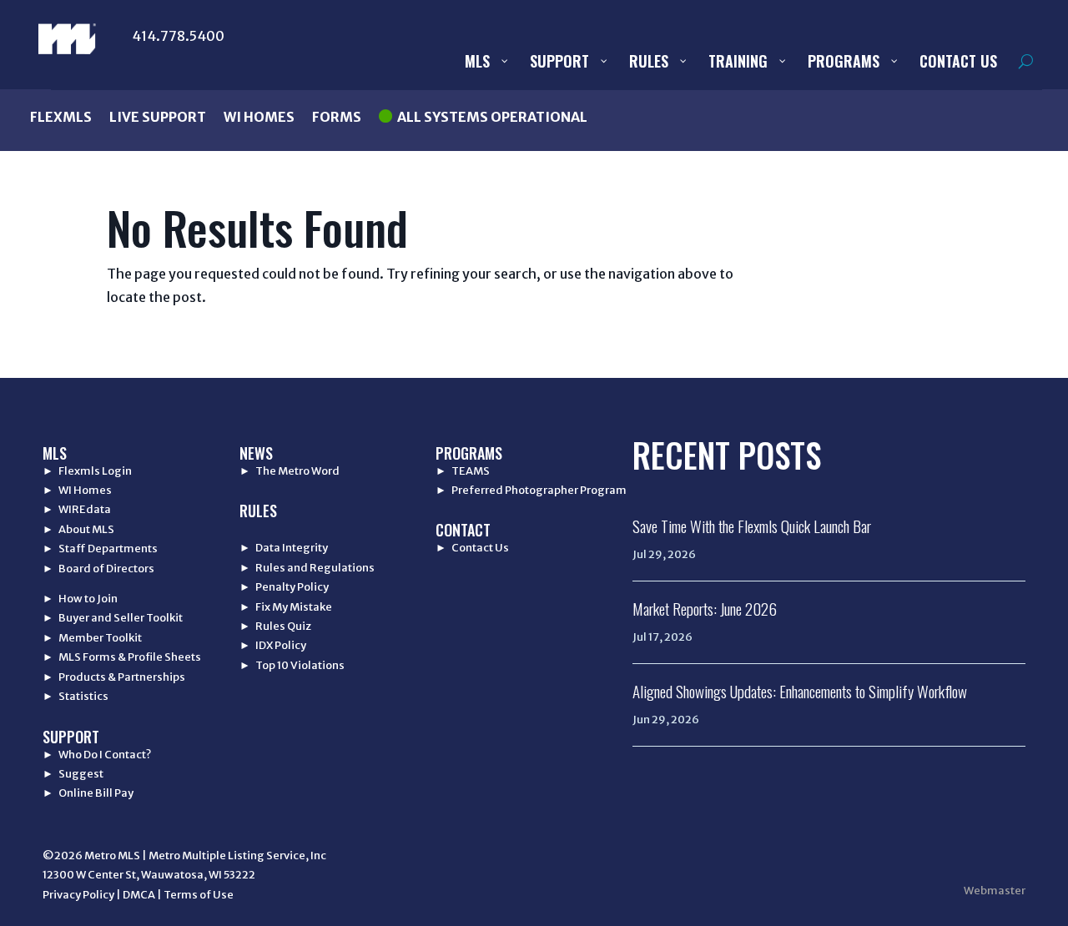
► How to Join (80, 598)
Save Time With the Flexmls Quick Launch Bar (751, 525)
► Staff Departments (100, 548)
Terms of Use (199, 895)
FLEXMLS (61, 116)
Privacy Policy (78, 895)
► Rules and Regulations (307, 568)
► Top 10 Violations (292, 665)
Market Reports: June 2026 (704, 608)
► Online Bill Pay (88, 793)
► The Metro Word (289, 471)
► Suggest (73, 774)
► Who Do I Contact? (97, 754)
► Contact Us (472, 548)
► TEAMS (463, 471)
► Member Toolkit (92, 638)
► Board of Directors (98, 568)
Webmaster (994, 890)
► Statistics (75, 696)
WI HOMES (259, 116)
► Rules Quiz (275, 626)
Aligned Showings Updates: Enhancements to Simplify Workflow (799, 690)
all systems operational (492, 116)
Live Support (157, 116)
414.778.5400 (178, 36)
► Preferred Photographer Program (531, 490)
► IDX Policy (272, 645)
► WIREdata (77, 509)
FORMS (336, 116)
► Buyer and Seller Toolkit (113, 618)
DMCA (139, 895)
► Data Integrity (283, 548)
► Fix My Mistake (285, 607)
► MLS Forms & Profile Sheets (122, 657)
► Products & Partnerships (114, 677)
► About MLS (78, 529)
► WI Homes (77, 490)
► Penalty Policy (284, 587)
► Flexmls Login (87, 471)
